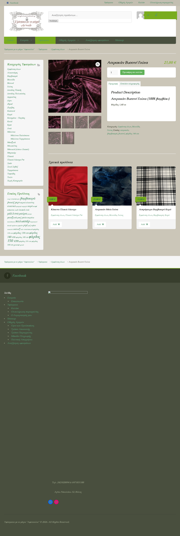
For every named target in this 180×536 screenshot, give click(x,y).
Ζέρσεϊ (9, 104)
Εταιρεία (24, 40)
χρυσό (22, 245)
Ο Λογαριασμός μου (21, 315)
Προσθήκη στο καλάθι (132, 72)
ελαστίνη (30, 202)
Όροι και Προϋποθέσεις (22, 325)
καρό (30, 206)
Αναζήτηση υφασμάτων (97, 40)
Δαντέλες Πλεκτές (14, 90)
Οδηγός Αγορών (125, 2)
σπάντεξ (16, 229)
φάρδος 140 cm (132, 133)
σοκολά (9, 229)
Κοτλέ (9, 121)
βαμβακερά (112, 133)
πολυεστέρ (22, 221)
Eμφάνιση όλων (58, 49)
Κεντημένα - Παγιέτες (16, 118)
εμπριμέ (18, 206)
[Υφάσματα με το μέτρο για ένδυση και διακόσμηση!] (23, 21)
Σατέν (9, 163)
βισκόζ (10, 202)
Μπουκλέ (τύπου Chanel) (18, 149)
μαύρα (23, 213)
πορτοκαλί (33, 222)
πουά (9, 225)
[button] (98, 64)
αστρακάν (124, 130)
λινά (27, 210)
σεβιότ (33, 225)
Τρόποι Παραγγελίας (21, 332)
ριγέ (25, 225)
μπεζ (19, 217)
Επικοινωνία (17, 301)
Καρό (167, 215)
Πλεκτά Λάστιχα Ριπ (73, 215)
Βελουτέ (10, 83)
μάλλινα (12, 213)
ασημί (9, 199)
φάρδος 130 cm (21, 232)
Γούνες (110, 130)
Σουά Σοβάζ (12, 166)
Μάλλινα (11, 132)
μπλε (24, 217)
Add (55, 224)
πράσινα (15, 226)
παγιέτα (30, 217)
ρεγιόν (20, 225)
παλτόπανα (11, 222)
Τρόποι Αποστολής (20, 329)
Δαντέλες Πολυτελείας (16, 93)
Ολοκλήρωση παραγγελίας (161, 2)
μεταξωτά (12, 217)
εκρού (22, 202)
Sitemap (119, 40)
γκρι (17, 202)
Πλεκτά (10, 156)
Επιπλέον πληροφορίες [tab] (129, 83)
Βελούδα (136, 126)
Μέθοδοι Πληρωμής (21, 336)
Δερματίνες (11, 97)
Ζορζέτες (10, 107)
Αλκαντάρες (12, 72)
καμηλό (24, 206)
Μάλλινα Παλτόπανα (20, 135)
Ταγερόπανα (12, 170)
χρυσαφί (16, 245)
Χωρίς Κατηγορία (14, 180)
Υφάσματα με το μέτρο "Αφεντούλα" (19, 49)
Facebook (14, 3)
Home (10, 40)
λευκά (22, 209)
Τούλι (9, 177)
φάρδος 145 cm (22, 237)
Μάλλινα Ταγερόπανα (20, 139)
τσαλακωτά (28, 229)
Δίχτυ (9, 100)
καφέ (35, 206)
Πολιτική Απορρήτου (21, 339)
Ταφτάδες (11, 173)
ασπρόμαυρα (15, 199)
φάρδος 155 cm (25, 241)
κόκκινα (10, 210)
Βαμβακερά (158, 215)
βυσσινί (121, 133)
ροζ (29, 225)
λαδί (16, 210)
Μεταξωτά (11, 142)
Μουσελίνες (12, 146)
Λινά (9, 128)
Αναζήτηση (53, 21)
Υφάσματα (108, 2)
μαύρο (29, 214)
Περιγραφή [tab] (113, 83)
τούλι (22, 229)
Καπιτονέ (11, 111)
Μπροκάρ (11, 153)
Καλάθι (141, 2)
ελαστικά (11, 206)
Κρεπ (9, 125)
